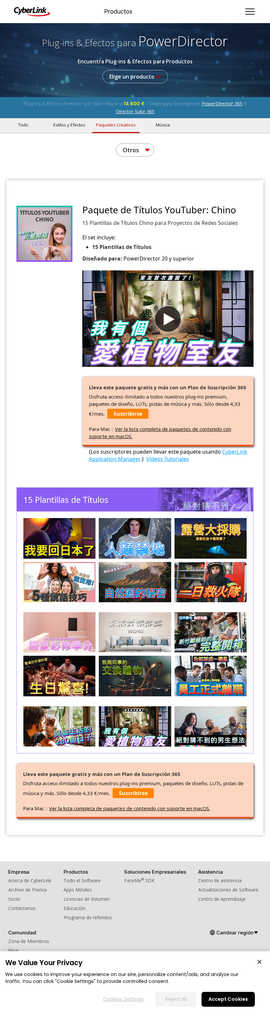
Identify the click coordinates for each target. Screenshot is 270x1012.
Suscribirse (128, 413)
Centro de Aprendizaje (222, 899)
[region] (135, 981)
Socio (14, 899)
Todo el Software (82, 880)
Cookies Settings (123, 999)
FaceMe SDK (139, 880)
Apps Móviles (78, 890)
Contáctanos (22, 908)
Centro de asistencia (220, 880)
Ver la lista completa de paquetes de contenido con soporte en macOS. (129, 808)
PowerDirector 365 (222, 103)
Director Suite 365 (135, 111)
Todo (23, 125)
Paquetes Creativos (116, 125)
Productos (118, 12)
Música (163, 125)
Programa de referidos (88, 917)
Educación (74, 908)
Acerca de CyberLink (29, 880)
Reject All (176, 999)
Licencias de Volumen (87, 899)
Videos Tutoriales (167, 459)
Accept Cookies (228, 999)
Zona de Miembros (28, 941)
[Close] (259, 962)
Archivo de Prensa (27, 890)
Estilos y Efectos (69, 125)
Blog (13, 950)
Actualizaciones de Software (228, 890)
